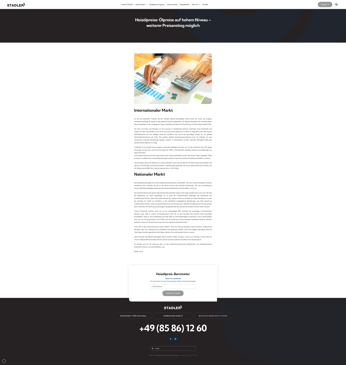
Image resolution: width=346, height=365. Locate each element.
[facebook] (171, 339)
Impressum (185, 355)
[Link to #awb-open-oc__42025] (336, 4)
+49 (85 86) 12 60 (173, 328)
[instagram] (175, 339)
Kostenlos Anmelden (173, 293)
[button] (4, 361)
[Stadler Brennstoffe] (16, 3)
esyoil (141, 251)
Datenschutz (193, 355)
